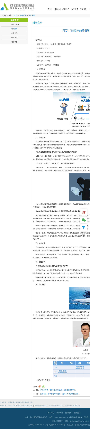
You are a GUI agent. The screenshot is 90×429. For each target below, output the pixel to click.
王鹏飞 (85, 350)
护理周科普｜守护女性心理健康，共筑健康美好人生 (58, 390)
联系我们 (77, 413)
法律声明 (60, 413)
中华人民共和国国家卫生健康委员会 (20, 406)
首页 (15, 15)
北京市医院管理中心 (56, 406)
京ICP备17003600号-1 (36, 425)
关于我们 (51, 413)
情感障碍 (53, 358)
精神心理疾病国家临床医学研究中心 (20, 402)
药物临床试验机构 (41, 406)
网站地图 (68, 413)
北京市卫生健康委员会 (73, 406)
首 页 (50, 9)
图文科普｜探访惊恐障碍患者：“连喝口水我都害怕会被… (59, 394)
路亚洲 (47, 380)
